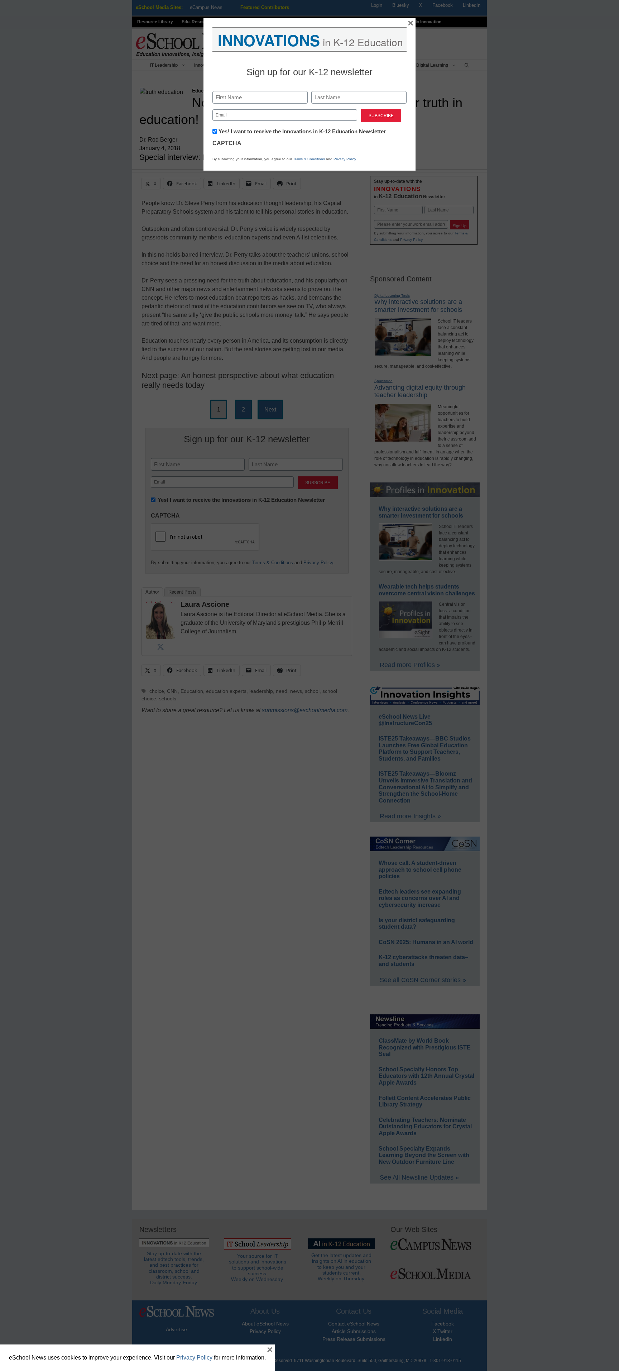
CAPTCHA (226, 143)
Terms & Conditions (309, 159)
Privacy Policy (345, 159)
